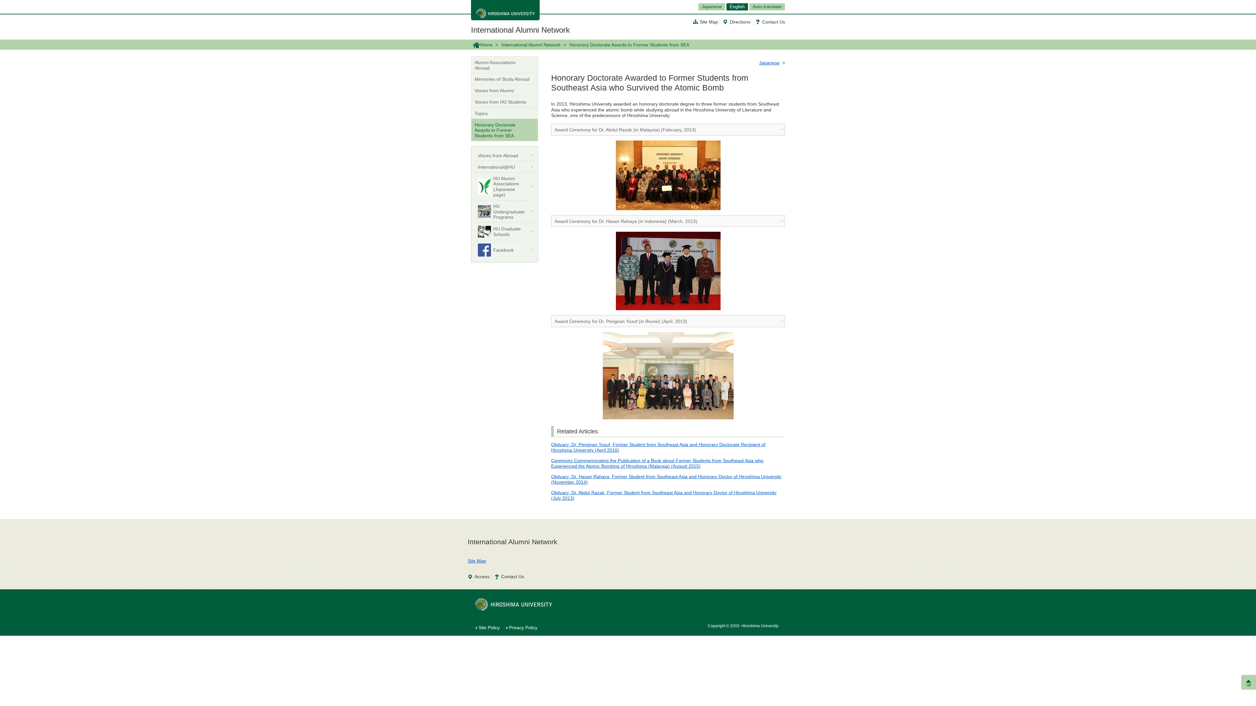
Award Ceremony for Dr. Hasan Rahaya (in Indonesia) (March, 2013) (626, 221)
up (1249, 684)
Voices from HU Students (500, 102)
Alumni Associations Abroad (495, 65)
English (737, 6)
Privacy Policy (523, 627)
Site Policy (489, 627)
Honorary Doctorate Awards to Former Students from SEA (495, 130)
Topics (481, 113)
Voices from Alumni (494, 90)
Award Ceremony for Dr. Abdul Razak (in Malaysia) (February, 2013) (625, 129)
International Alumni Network (520, 29)
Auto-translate (767, 6)
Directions (740, 22)
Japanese (712, 6)
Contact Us (773, 22)
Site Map (709, 22)
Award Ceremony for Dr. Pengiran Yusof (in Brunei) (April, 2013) (621, 321)
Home (486, 44)
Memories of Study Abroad (502, 79)
